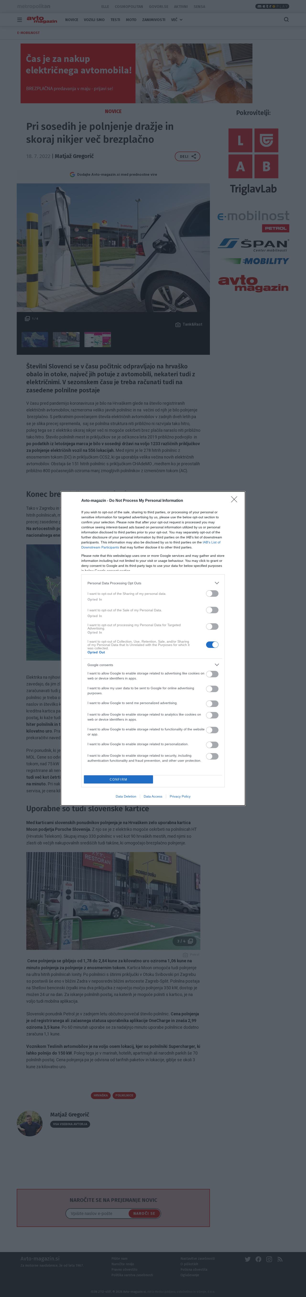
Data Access (153, 796)
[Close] (235, 500)
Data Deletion (126, 796)
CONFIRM (118, 779)
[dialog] (153, 648)
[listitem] (153, 583)
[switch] (212, 593)
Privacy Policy (180, 796)
